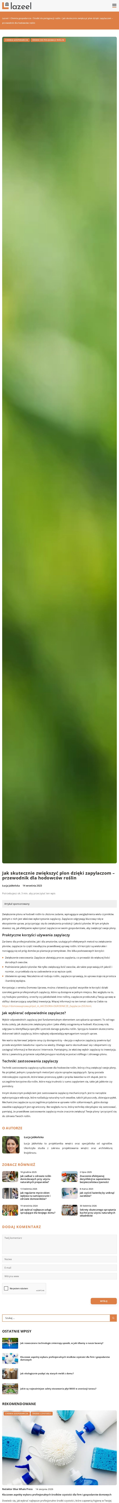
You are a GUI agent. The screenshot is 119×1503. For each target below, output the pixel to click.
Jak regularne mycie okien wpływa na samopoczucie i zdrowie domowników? (35, 1195)
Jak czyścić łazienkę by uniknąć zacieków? (97, 1194)
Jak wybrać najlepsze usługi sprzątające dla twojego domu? (37, 1211)
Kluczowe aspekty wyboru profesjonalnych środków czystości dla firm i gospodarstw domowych (65, 1358)
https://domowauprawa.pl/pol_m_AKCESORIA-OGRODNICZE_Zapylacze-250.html (46, 1006)
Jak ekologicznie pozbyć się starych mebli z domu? (47, 1373)
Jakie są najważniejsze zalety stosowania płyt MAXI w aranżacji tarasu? (58, 1388)
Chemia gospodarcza (16, 40)
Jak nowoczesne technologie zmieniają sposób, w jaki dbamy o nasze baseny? (61, 1343)
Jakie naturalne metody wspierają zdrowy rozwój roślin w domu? (38, 1494)
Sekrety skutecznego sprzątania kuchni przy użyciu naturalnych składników (98, 1212)
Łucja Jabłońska (11, 885)
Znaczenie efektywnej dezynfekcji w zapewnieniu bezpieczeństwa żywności (95, 1179)
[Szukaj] (113, 1318)
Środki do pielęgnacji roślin (48, 40)
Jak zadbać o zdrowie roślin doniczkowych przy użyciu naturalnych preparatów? (35, 1179)
